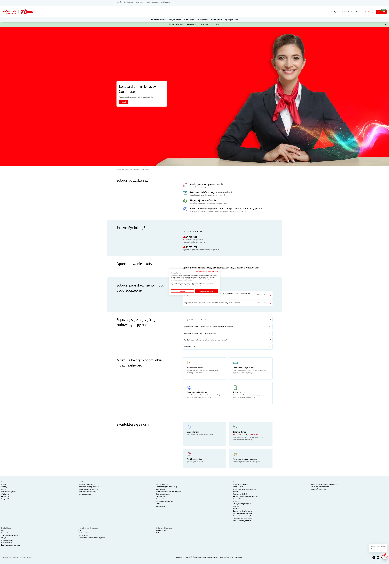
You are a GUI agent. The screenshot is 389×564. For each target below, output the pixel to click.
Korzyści (119, 2)
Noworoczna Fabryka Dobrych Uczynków (92, 537)
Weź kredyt (381, 12)
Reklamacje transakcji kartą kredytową (245, 496)
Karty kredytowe (175, 19)
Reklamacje (5, 496)
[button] (219, 24)
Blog (2, 530)
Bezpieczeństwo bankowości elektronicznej (324, 484)
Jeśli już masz (165, 2)
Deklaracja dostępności (8, 491)
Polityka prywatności (202, 271)
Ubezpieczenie (160, 506)
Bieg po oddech (83, 535)
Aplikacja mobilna (231, 19)
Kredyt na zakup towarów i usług (166, 486)
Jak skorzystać (128, 2)
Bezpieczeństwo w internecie (10, 545)
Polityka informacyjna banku (242, 520)
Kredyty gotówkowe (158, 19)
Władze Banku (238, 486)
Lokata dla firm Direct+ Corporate (141, 169)
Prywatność (188, 557)
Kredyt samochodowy (163, 494)
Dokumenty (139, 2)
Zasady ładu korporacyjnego (242, 503)
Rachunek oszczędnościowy (87, 491)
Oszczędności (189, 19)
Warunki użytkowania (226, 557)
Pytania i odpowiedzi (152, 2)
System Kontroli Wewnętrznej (242, 518)
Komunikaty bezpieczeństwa (319, 486)
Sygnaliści (236, 508)
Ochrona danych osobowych (242, 516)
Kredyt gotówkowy (162, 484)
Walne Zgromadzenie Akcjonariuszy (244, 489)
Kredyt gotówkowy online (87, 484)
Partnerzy (236, 501)
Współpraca (5, 494)
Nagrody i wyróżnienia (240, 494)
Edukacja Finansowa (7, 533)
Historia (235, 491)
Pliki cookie (178, 557)
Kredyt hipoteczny (161, 496)
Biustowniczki (83, 533)
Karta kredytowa (161, 499)
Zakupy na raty (202, 19)
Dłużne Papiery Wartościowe (242, 513)
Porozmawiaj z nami (378, 549)
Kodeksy (236, 506)
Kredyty (3, 537)
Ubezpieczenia (216, 19)
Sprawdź (123, 102)
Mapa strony (239, 557)
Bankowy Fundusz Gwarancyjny (243, 511)
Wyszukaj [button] (337, 12)
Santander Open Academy (9, 535)
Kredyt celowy (160, 489)
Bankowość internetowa (163, 533)
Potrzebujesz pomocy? (378, 546)
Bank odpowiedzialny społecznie (89, 528)
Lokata (158, 503)
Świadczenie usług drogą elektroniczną (205, 557)
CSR (80, 530)
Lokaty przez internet (85, 494)
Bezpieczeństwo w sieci (318, 489)
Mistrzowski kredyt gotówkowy (88, 486)
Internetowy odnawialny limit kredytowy (168, 491)
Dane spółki (237, 499)
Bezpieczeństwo (315, 482)
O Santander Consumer (240, 484)
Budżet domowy (6, 542)
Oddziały (4, 486)
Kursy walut (5, 499)
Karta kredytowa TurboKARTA (88, 489)
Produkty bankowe (7, 540)
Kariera (3, 489)
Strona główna (120, 169)
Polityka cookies (213, 271)
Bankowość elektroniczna (164, 528)
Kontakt (3, 484)
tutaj (210, 285)
